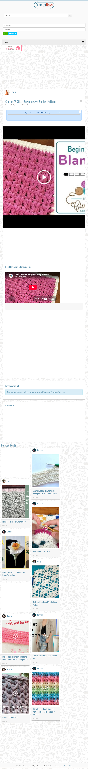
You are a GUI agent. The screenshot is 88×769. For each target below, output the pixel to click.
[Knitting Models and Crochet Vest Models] (45, 582)
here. (63, 392)
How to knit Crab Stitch (41, 552)
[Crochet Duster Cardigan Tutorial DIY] (45, 636)
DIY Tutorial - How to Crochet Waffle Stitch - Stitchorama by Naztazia (44, 712)
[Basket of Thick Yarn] (15, 693)
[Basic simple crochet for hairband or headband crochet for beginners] (15, 637)
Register (13, 33)
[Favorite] (37, 497)
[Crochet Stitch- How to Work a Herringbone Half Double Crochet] (45, 471)
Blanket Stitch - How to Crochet (14, 522)
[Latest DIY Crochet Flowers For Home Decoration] (15, 552)
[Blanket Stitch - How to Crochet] (15, 502)
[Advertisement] (45, 72)
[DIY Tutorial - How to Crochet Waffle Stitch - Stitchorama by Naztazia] (45, 689)
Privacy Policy (68, 766)
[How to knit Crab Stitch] (45, 527)
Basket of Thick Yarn (10, 717)
